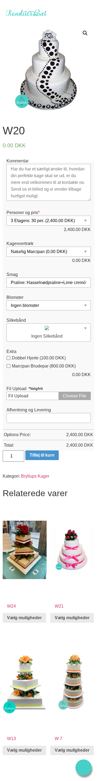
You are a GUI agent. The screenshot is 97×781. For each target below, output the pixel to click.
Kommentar (17, 161)
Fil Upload (16, 389)
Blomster (14, 297)
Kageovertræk (19, 243)
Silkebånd (16, 320)
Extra (11, 351)
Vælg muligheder (24, 617)
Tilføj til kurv (42, 455)
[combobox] (48, 332)
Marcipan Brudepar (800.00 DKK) (44, 366)
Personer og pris (23, 213)
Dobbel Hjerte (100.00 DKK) (39, 358)
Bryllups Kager (35, 476)
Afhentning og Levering (28, 410)
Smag (12, 274)
